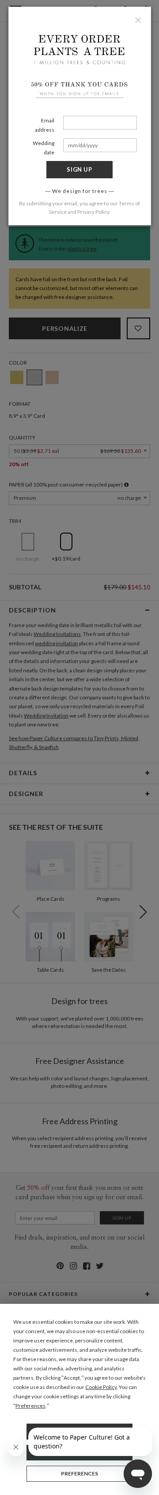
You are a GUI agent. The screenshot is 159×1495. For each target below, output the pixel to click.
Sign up (79, 169)
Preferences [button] (30, 1405)
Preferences (79, 1473)
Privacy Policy (93, 211)
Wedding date (43, 148)
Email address (44, 125)
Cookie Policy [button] (101, 1387)
